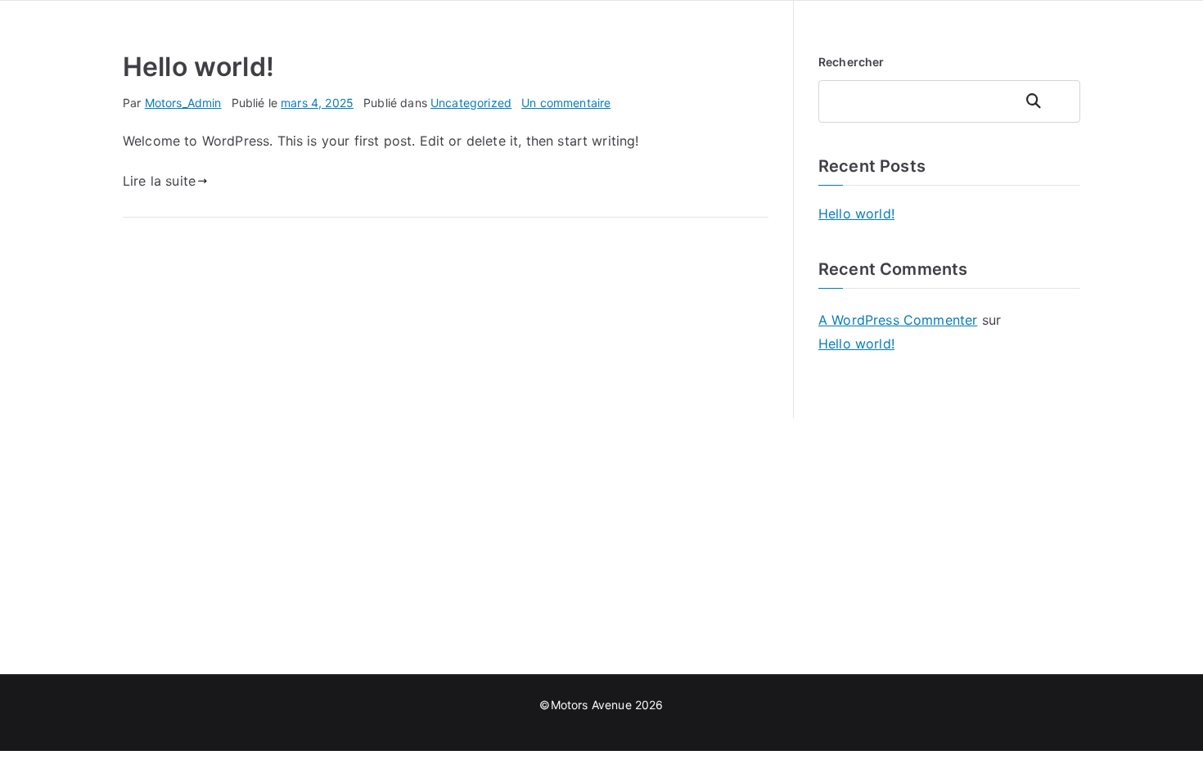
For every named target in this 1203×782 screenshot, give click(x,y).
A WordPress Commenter (897, 320)
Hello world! (198, 67)
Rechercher (851, 62)
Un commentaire (566, 103)
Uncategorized (470, 103)
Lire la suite (159, 181)
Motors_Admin (183, 103)
